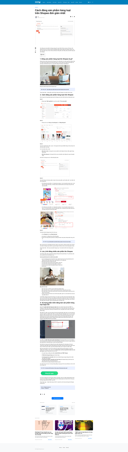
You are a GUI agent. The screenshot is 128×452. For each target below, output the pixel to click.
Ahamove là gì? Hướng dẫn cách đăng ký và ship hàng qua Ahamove (50, 409)
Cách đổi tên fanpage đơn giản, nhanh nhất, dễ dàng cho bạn (64, 408)
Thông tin (36, 7)
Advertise (67, 447)
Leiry (38, 16)
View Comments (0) (57, 398)
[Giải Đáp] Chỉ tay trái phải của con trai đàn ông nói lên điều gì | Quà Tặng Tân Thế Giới (44, 433)
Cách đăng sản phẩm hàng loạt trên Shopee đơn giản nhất (58, 89)
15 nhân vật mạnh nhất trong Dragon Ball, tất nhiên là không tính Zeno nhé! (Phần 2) (64, 433)
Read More (50, 439)
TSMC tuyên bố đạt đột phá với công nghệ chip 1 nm (83, 433)
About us (60, 447)
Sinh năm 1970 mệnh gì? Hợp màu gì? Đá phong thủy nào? (56, 368)
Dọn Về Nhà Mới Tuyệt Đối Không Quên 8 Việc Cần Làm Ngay (59, 241)
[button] (89, 2)
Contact (64, 447)
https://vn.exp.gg (47, 387)
